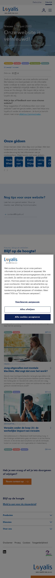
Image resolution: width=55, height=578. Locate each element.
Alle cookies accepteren (27, 317)
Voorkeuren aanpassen (27, 302)
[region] (27, 289)
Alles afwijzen (27, 309)
